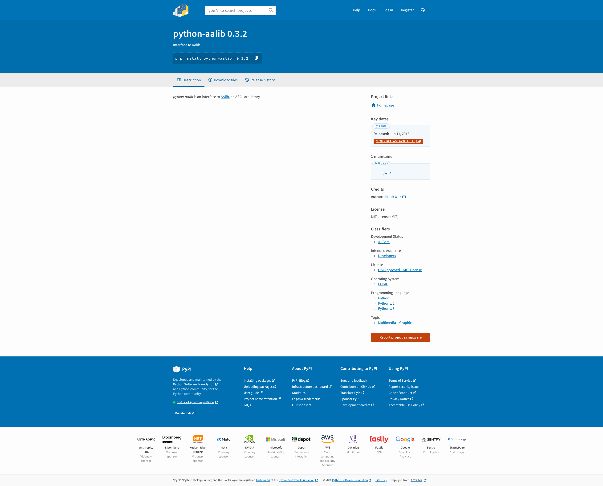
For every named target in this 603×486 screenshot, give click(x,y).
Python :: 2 (386, 303)
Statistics (299, 392)
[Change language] (423, 10)
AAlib (225, 96)
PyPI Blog (299, 380)
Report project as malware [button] (400, 337)
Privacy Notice (399, 398)
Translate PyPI (350, 392)
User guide (251, 392)
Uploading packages (258, 386)
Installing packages (257, 380)
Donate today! (184, 413)
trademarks (263, 480)
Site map (381, 480)
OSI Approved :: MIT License (400, 270)
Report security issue (404, 386)
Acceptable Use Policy (404, 405)
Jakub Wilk (392, 196)
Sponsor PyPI (349, 398)
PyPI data (380, 126)
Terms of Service (400, 380)
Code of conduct (400, 392)
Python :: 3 (386, 308)
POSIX (383, 284)
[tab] (188, 80)
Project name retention (260, 398)
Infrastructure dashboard (310, 386)
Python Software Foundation (193, 384)
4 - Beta (384, 242)
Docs (372, 10)
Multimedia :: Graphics (395, 322)
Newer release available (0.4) (398, 141)
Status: (195, 402)
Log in (388, 10)
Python (383, 298)
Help (356, 10)
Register (407, 10)
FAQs (247, 405)
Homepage (385, 105)
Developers (387, 255)
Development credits (355, 405)
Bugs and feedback (353, 380)
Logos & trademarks (306, 398)
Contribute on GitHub (355, 386)
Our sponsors (301, 405)
